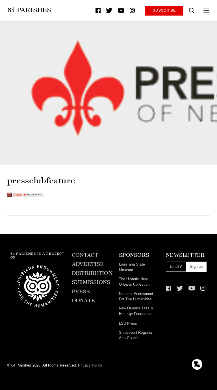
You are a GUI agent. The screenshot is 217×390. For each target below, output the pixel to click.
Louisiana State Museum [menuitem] (132, 267)
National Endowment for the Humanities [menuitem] (136, 296)
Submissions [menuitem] (91, 282)
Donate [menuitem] (83, 300)
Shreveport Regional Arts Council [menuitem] (136, 335)
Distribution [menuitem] (92, 273)
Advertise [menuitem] (88, 264)
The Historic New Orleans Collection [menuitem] (134, 281)
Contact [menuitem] (85, 255)
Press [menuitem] (81, 291)
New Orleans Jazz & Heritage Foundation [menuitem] (136, 311)
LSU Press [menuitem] (128, 323)
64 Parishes (29, 10)
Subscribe (164, 10)
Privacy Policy (90, 365)
